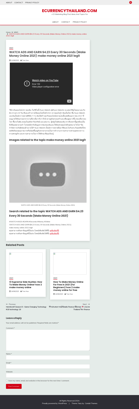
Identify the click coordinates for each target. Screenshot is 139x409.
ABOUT (9, 2)
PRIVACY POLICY (32, 2)
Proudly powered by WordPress (54, 403)
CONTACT (18, 2)
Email (8, 363)
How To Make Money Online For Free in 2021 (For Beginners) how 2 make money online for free (68, 286)
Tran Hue (25, 60)
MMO (11, 48)
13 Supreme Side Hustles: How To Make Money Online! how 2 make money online (25, 284)
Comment (10, 328)
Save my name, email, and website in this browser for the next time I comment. (38, 381)
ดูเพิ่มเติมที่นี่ (54, 230)
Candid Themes (91, 403)
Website (9, 372)
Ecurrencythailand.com (69, 11)
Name (9, 354)
